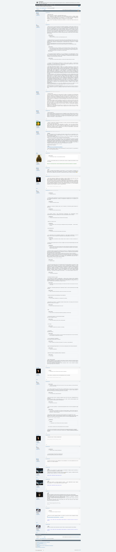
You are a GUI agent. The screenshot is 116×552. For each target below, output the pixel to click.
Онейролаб (38, 546)
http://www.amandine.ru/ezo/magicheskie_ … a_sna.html (55, 517)
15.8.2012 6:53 (47, 508)
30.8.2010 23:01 (48, 381)
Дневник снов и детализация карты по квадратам (43, 542)
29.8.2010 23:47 (48, 176)
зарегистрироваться (77, 9)
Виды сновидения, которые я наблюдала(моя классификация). (45, 545)
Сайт (37, 188)
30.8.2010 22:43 (48, 367)
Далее (44, 9)
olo (36, 24)
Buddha (37, 120)
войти (72, 9)
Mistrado (37, 467)
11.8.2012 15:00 (48, 467)
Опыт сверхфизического (43, 538)
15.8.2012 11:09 (48, 524)
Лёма (37, 153)
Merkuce (37, 12)
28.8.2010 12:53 (48, 91)
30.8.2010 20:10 (48, 190)
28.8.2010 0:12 (47, 24)
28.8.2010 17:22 (48, 110)
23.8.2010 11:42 (48, 12)
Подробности (38, 15)
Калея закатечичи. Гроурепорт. (41, 547)
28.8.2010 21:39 (48, 131)
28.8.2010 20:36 (48, 120)
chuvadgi (37, 176)
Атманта (37, 508)
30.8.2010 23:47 (48, 446)
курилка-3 (38, 544)
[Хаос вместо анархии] (37, 3)
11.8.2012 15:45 (48, 479)
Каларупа (41, 1)
